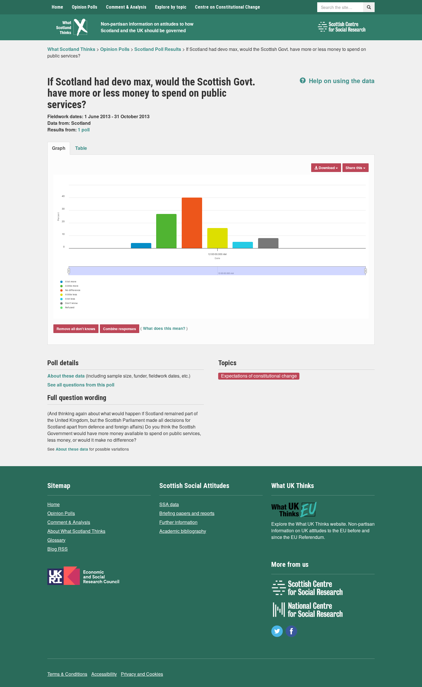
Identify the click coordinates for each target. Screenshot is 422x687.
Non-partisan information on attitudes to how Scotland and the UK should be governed (147, 27)
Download (327, 167)
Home (57, 7)
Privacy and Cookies (142, 674)
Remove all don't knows (76, 328)
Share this (354, 167)
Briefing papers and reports (186, 513)
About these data (66, 375)
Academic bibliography (182, 531)
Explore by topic (170, 7)
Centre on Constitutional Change (227, 7)
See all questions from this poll (80, 384)
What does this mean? (164, 328)
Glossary (56, 540)
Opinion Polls (84, 7)
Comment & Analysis (126, 7)
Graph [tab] (58, 148)
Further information (178, 522)
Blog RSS (57, 549)
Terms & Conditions (67, 674)
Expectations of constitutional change (259, 376)
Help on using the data (341, 80)
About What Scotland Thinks (76, 531)
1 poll (84, 129)
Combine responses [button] (119, 328)
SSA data (169, 504)
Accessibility (104, 674)
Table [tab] (81, 148)
